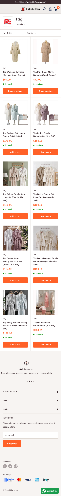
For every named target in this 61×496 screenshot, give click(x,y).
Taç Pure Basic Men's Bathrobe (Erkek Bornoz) (44, 73)
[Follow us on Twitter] (10, 466)
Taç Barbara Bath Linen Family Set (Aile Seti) (14, 134)
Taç (4, 68)
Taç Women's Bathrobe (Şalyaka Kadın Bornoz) (14, 73)
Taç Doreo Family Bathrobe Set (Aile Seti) (44, 324)
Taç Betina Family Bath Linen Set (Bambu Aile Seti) (44, 197)
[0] (56, 9)
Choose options (15, 91)
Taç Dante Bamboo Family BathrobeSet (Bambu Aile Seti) (45, 261)
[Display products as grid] (52, 33)
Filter (9, 33)
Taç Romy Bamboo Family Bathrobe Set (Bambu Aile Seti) (15, 325)
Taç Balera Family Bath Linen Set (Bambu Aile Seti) (14, 197)
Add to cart (15, 152)
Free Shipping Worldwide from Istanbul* (30, 2)
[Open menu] (4, 9)
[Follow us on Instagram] (16, 466)
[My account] (50, 9)
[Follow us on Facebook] (5, 466)
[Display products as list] (57, 33)
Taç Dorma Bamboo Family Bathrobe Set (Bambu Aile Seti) (12, 261)
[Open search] (44, 9)
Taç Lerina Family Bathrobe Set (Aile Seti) (44, 134)
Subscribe (12, 443)
